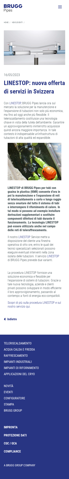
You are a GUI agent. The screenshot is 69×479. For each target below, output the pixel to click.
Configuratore (14, 398)
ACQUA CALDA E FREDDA (19, 349)
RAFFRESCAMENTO (16, 355)
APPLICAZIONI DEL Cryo (19, 374)
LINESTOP (15, 103)
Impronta (11, 427)
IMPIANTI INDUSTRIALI (18, 362)
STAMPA (9, 404)
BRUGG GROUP (13, 410)
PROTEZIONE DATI (15, 435)
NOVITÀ (8, 386)
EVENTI (8, 392)
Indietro (12, 319)
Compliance (12, 451)
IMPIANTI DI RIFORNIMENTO (21, 368)
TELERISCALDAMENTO (18, 343)
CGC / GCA (10, 443)
